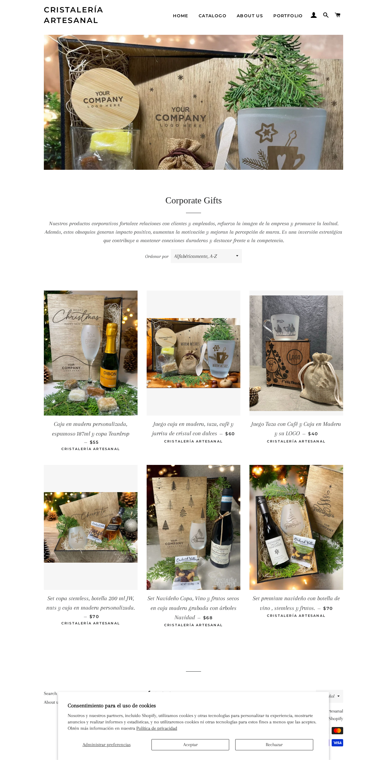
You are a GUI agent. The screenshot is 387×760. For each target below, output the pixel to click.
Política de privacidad (156, 728)
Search (50, 693)
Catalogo (212, 15)
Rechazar (274, 744)
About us (250, 15)
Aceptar (190, 744)
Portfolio (288, 15)
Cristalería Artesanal (74, 15)
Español (326, 696)
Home (180, 15)
